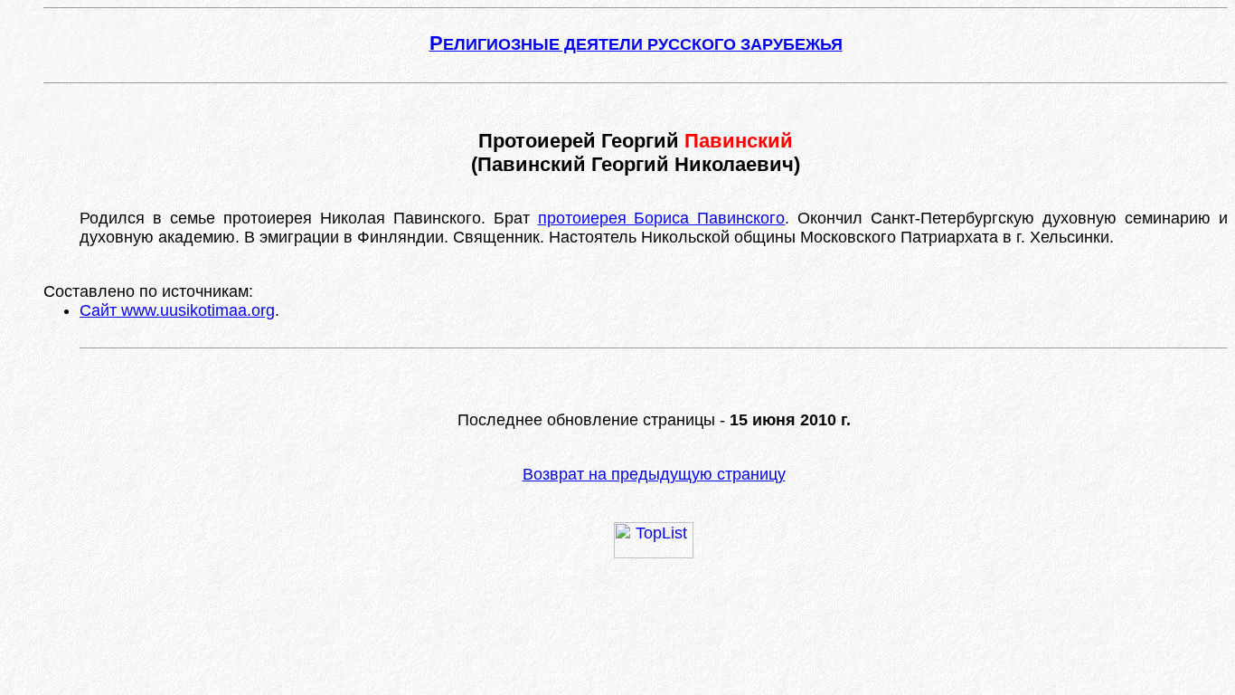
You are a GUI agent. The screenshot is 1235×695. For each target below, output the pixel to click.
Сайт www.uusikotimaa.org (177, 310)
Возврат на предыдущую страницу (654, 474)
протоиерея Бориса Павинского (662, 218)
